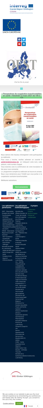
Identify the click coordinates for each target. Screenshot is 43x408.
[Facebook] (19, 40)
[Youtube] (19, 44)
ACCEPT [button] (19, 403)
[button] (21, 88)
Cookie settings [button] (8, 403)
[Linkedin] (24, 44)
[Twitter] (24, 40)
